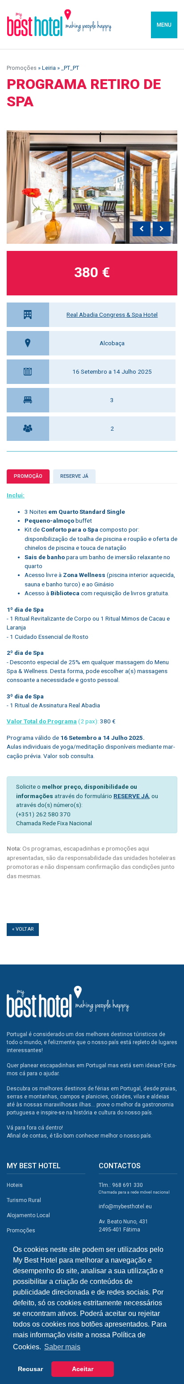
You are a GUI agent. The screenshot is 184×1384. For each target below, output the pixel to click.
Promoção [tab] (28, 476)
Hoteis (15, 1185)
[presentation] (142, 229)
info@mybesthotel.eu (125, 1206)
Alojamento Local (28, 1215)
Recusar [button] (30, 1368)
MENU (164, 25)
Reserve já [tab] (74, 476)
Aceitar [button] (82, 1368)
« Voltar (22, 929)
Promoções (22, 68)
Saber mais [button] (62, 1347)
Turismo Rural (24, 1200)
